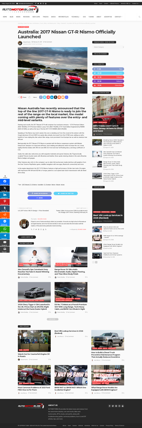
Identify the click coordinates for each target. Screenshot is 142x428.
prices (63, 184)
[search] (139, 17)
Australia (40, 184)
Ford (20, 383)
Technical (75, 17)
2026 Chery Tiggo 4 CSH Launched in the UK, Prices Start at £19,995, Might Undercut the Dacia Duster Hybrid (34, 307)
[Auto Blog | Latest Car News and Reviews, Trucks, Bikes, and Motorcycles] (31, 406)
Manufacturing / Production (64, 300)
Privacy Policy (109, 425)
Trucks (45, 17)
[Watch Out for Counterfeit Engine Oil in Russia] (34, 341)
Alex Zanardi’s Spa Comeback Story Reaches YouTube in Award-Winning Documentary (33, 271)
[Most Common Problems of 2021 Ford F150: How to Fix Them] (34, 375)
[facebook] (108, 69)
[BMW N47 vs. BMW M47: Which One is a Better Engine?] (71, 375)
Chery (21, 300)
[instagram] (108, 81)
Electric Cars (70, 298)
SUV (66, 265)
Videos (21, 265)
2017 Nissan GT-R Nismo (29, 184)
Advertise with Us (125, 3)
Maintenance (111, 348)
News (18, 17)
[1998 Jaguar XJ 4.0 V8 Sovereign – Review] (97, 238)
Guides (95, 122)
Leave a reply (26, 237)
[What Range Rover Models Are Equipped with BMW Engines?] (97, 246)
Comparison (97, 212)
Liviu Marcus (99, 134)
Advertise (108, 17)
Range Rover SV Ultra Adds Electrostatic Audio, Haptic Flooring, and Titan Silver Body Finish (70, 271)
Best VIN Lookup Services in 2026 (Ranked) (108, 216)
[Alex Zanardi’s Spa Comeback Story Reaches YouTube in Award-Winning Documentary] (34, 257)
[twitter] (108, 73)
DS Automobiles (60, 298)
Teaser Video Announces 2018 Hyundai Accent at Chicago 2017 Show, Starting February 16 (71, 211)
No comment (48, 42)
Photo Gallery (60, 265)
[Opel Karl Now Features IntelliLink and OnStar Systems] (97, 255)
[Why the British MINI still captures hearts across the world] (97, 229)
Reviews (26, 17)
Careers (106, 3)
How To (105, 348)
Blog (11, 17)
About (95, 3)
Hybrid (25, 300)
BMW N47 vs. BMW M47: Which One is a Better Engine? (70, 389)
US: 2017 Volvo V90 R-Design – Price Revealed (33, 210)
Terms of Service (119, 425)
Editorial (80, 425)
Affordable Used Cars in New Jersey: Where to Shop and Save (107, 128)
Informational (105, 212)
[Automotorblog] (20, 9)
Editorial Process (114, 3)
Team (100, 3)
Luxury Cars (73, 263)
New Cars (36, 17)
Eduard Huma (26, 42)
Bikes (53, 17)
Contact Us (135, 3)
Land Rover (59, 263)
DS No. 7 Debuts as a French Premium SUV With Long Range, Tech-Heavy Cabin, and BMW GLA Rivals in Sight (71, 307)
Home (5, 17)
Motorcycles (63, 17)
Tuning (91, 17)
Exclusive (33, 263)
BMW (57, 383)
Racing (21, 263)
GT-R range (47, 184)
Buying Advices (103, 122)
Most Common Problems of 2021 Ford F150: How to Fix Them (34, 389)
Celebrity (27, 263)
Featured (20, 27)
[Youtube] (108, 85)
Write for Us (94, 425)
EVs (84, 17)
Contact (118, 17)
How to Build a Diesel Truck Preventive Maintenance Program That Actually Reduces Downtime (105, 354)
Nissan (26, 27)
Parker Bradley (24, 277)
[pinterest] (108, 77)
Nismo (53, 184)
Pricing (42, 300)
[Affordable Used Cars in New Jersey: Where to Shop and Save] (108, 116)
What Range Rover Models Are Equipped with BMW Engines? (104, 389)
